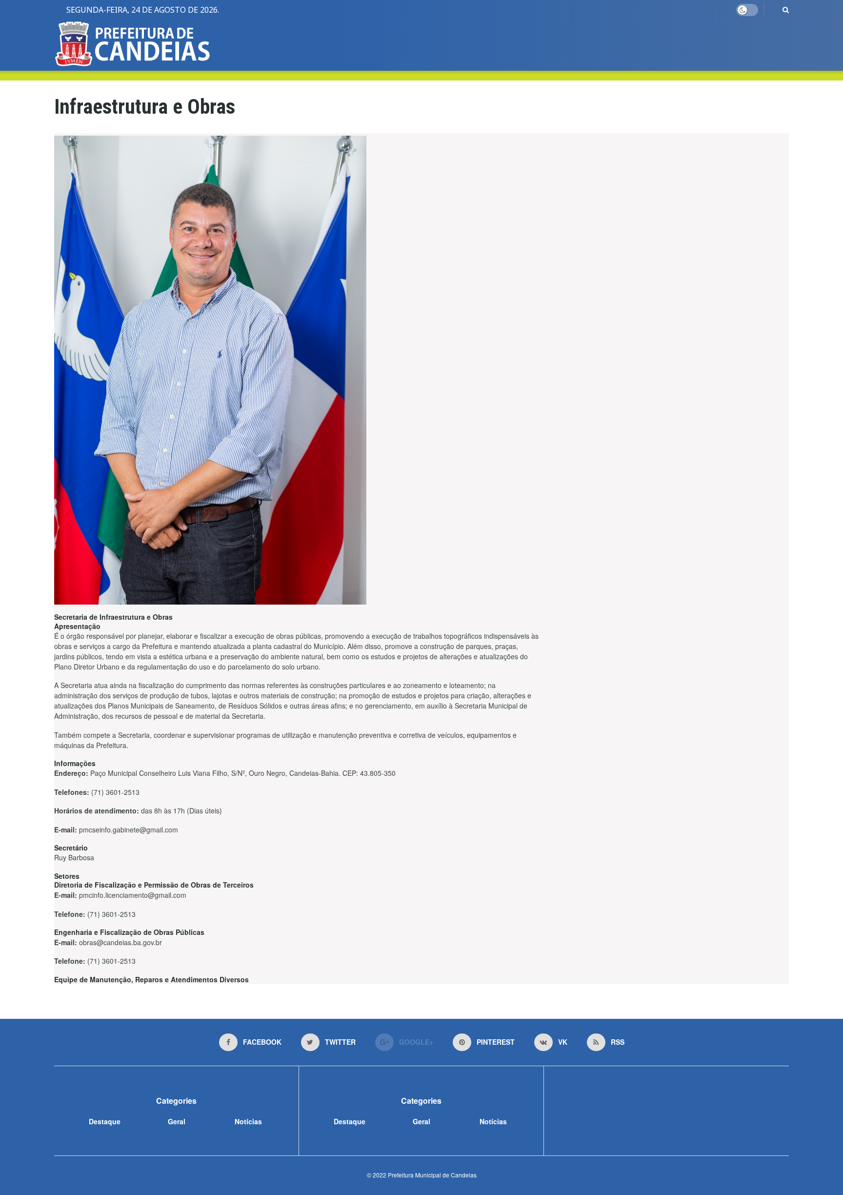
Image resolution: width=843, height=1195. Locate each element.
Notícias (248, 1121)
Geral (176, 1121)
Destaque (104, 1121)
